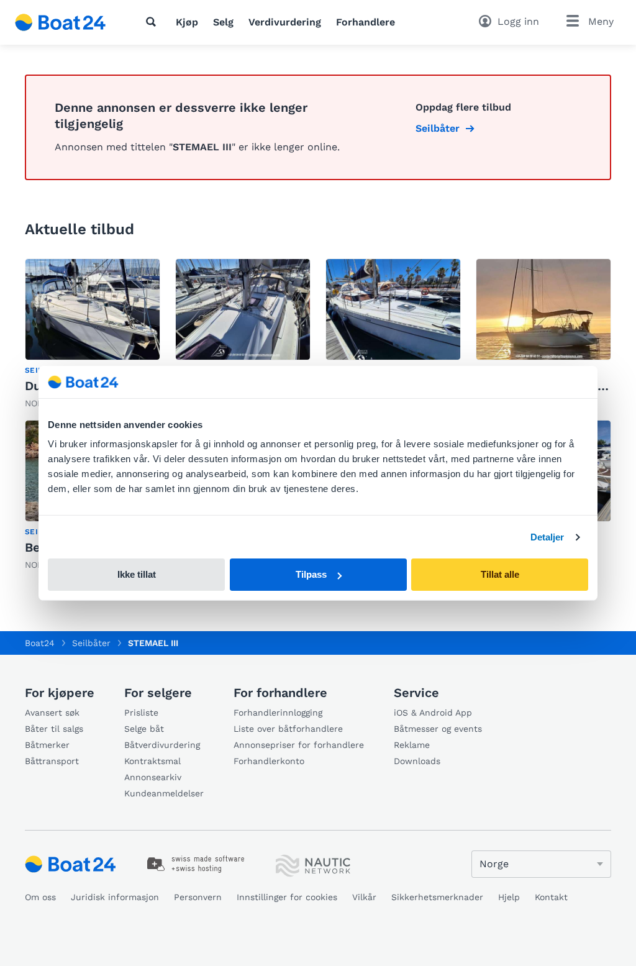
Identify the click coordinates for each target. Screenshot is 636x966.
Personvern (198, 897)
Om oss (40, 897)
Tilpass (311, 574)
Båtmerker (47, 745)
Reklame (412, 745)
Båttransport (52, 761)
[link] (92, 334)
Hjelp (509, 897)
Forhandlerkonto (269, 761)
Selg (223, 22)
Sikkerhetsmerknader (437, 897)
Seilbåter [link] (438, 128)
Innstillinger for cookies (287, 897)
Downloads (417, 761)
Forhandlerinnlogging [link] (278, 713)
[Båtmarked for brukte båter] (60, 22)
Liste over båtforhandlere (288, 729)
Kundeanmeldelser (164, 793)
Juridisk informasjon (115, 897)
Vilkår (364, 897)
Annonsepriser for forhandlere (299, 745)
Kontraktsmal (152, 761)
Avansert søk (52, 713)
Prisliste (141, 713)
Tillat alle (500, 574)
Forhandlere (365, 22)
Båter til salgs (54, 729)
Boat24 (40, 643)
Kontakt (551, 897)
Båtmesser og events (438, 729)
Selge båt (144, 729)
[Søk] (153, 22)
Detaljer (547, 537)
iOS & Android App (433, 713)
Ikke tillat (136, 574)
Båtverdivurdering (162, 745)
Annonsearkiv (152, 777)
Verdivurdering (284, 22)
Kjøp (187, 22)
